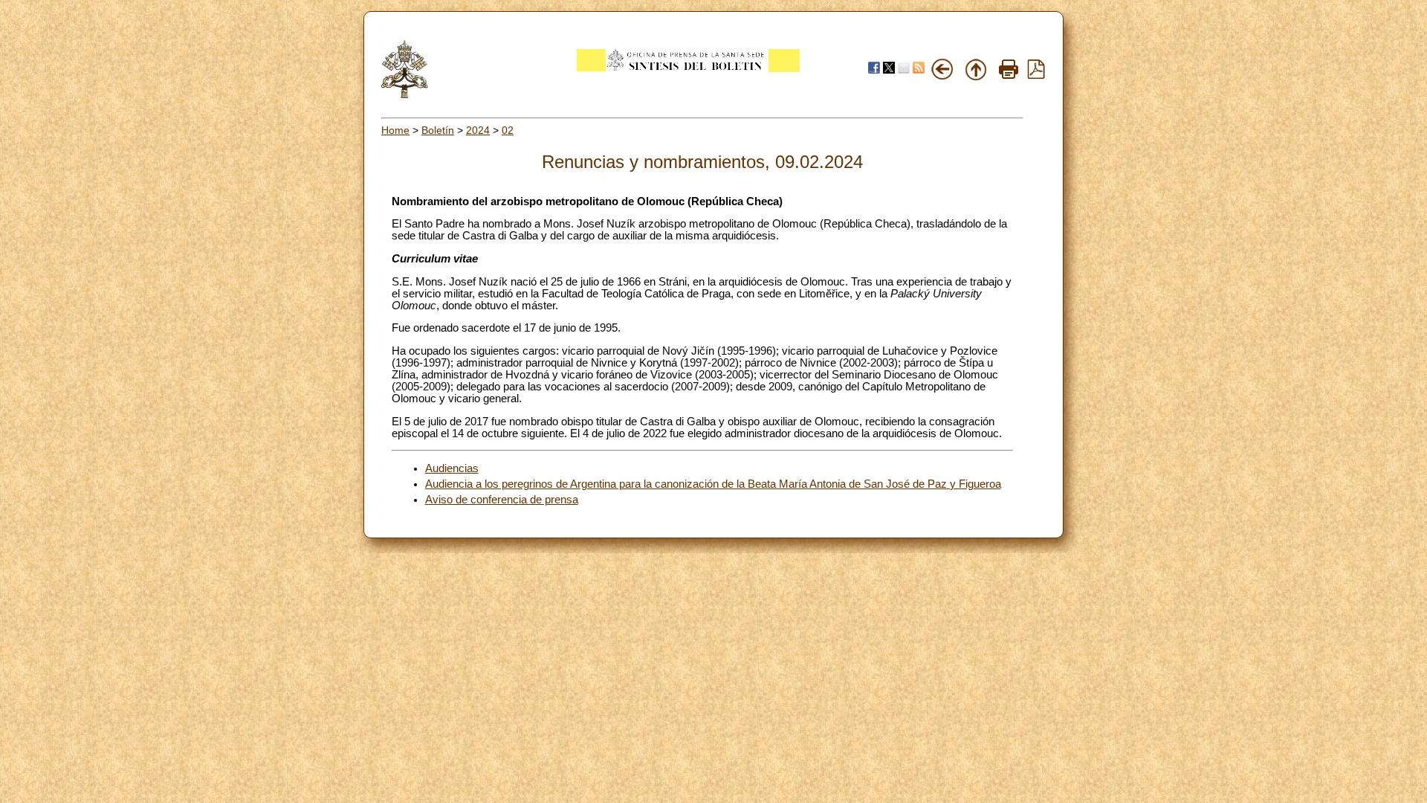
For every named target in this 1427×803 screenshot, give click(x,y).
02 (508, 130)
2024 (478, 130)
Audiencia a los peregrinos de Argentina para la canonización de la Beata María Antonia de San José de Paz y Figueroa (713, 484)
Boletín (437, 130)
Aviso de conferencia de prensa (501, 500)
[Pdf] (1036, 75)
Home (395, 130)
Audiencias (452, 468)
